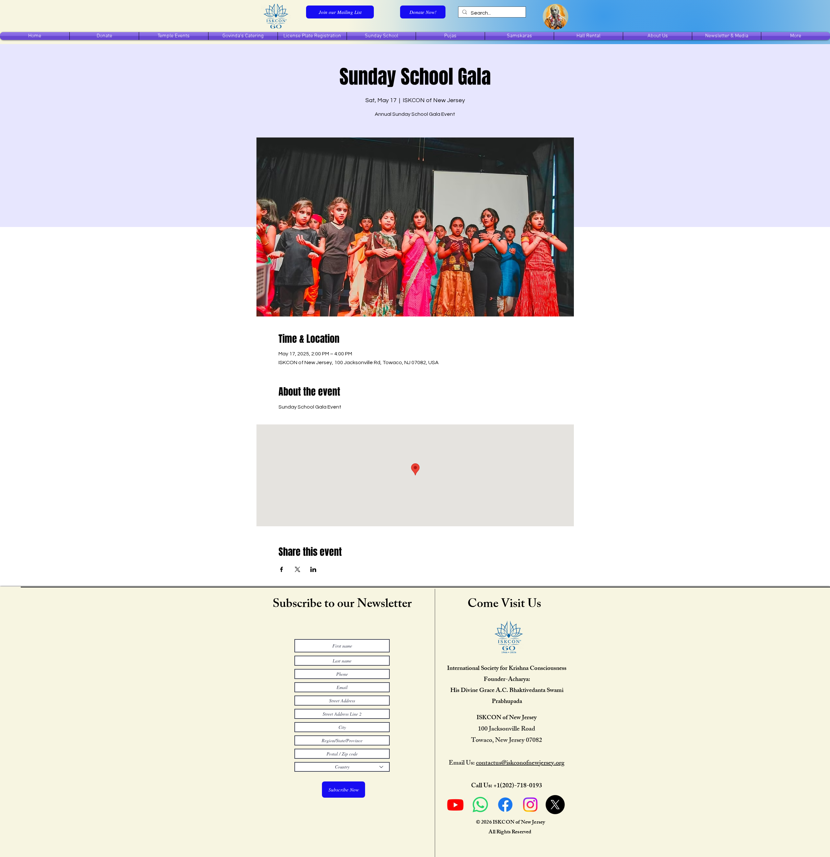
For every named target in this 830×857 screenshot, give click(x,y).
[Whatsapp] (480, 804)
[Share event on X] (297, 569)
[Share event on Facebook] (282, 569)
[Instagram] (530, 804)
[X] (555, 804)
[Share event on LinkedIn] (313, 569)
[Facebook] (505, 804)
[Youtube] (455, 804)
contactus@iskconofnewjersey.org (520, 763)
